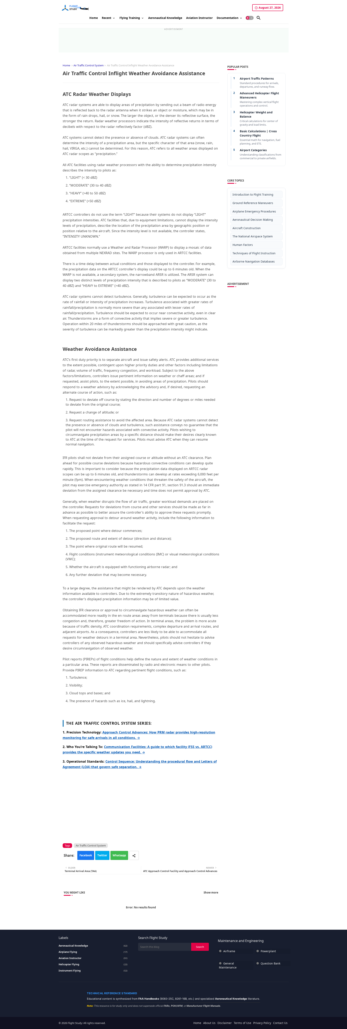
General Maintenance (228, 965)
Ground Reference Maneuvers (253, 203)
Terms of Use (242, 1023)
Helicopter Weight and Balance (256, 114)
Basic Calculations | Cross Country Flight (258, 133)
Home (93, 18)
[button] (250, 18)
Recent (106, 18)
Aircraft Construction (247, 228)
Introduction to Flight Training (253, 194)
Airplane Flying (93, 952)
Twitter (102, 855)
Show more (211, 892)
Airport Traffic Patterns (257, 78)
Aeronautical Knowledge (165, 18)
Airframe (229, 951)
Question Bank (270, 963)
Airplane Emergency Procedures (254, 211)
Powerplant (268, 951)
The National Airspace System (253, 236)
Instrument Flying (93, 970)
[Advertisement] (173, 39)
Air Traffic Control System (88, 65)
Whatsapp (119, 855)
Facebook (86, 855)
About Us (209, 1023)
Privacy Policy (262, 1023)
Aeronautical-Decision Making (253, 220)
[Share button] (134, 855)
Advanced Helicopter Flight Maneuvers (259, 95)
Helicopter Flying (93, 964)
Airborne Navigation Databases (254, 261)
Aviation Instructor (199, 18)
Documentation (227, 18)
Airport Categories (253, 150)
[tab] (93, 18)
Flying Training (129, 18)
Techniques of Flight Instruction (254, 253)
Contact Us (280, 1023)
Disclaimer (224, 1023)
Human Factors (243, 245)
